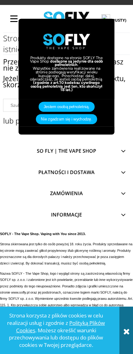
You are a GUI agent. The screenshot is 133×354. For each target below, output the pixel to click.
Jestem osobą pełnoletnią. (67, 107)
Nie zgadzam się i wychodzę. (66, 119)
